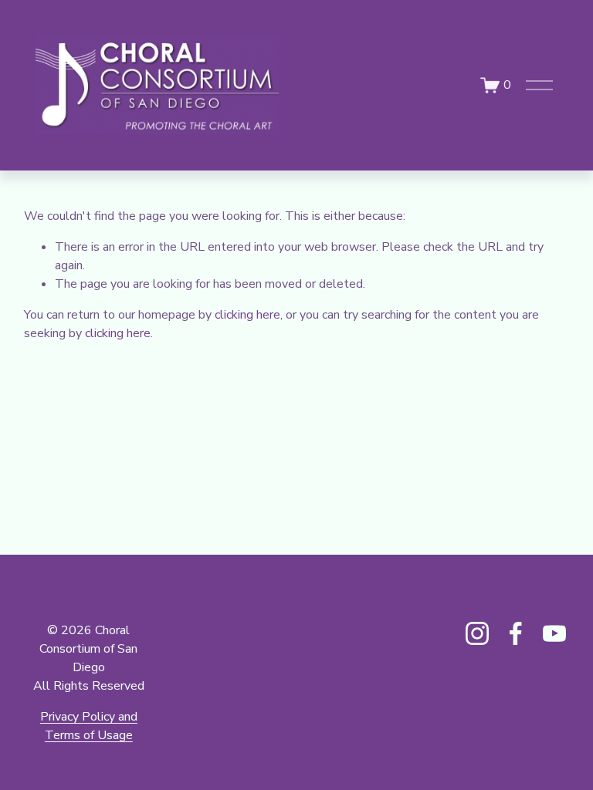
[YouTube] (554, 633)
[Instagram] (477, 633)
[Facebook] (515, 633)
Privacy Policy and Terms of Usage (88, 726)
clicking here (247, 314)
